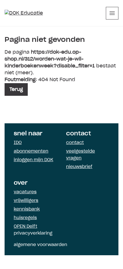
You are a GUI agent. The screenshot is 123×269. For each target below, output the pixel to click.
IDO (18, 143)
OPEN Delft (25, 227)
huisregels (25, 218)
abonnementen (31, 151)
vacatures (25, 192)
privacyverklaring (33, 233)
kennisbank (27, 209)
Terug (16, 89)
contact (75, 143)
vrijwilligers (26, 201)
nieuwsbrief (79, 167)
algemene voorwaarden (40, 245)
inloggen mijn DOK (33, 160)
